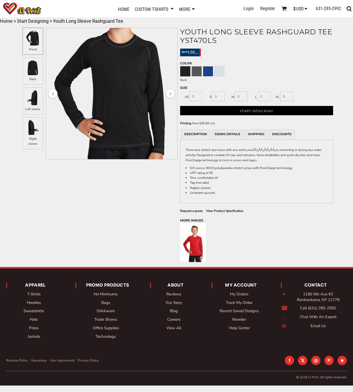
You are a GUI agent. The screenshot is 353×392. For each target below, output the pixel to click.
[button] (154, 8)
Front (33, 49)
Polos (34, 327)
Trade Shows (105, 319)
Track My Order (239, 302)
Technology (106, 336)
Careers (173, 319)
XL (278, 97)
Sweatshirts (34, 310)
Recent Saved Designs (239, 310)
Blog (174, 310)
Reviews (173, 294)
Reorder (239, 319)
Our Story (174, 302)
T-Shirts (34, 294)
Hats (34, 319)
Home (6, 21)
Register (267, 8)
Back (32, 79)
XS (187, 97)
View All (173, 327)
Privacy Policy (88, 360)
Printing (185, 123)
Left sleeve (32, 109)
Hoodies (34, 302)
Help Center (239, 327)
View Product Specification (224, 211)
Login (248, 8)
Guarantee (39, 360)
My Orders (239, 294)
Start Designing (33, 21)
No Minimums (106, 294)
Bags (105, 302)
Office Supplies (106, 327)
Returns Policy (17, 360)
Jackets (34, 336)
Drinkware (106, 310)
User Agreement (62, 360)
